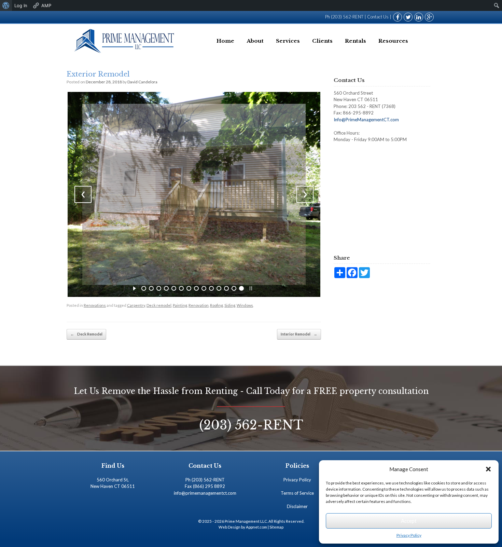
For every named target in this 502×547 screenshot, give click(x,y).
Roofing (216, 305)
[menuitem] (6, 5)
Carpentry (136, 305)
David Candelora (142, 81)
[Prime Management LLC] (125, 40)
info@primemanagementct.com (205, 493)
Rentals (355, 41)
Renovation (199, 305)
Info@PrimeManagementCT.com (366, 119)
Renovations (95, 305)
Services (288, 41)
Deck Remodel (86, 334)
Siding (229, 305)
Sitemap (276, 527)
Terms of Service (297, 493)
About (255, 41)
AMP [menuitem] (46, 5)
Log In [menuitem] (20, 5)
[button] (488, 469)
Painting (180, 305)
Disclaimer (297, 506)
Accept (409, 521)
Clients (322, 41)
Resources (393, 41)
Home (225, 41)
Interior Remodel (299, 334)
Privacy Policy (408, 535)
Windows (245, 305)
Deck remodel (159, 305)
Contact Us (378, 16)
